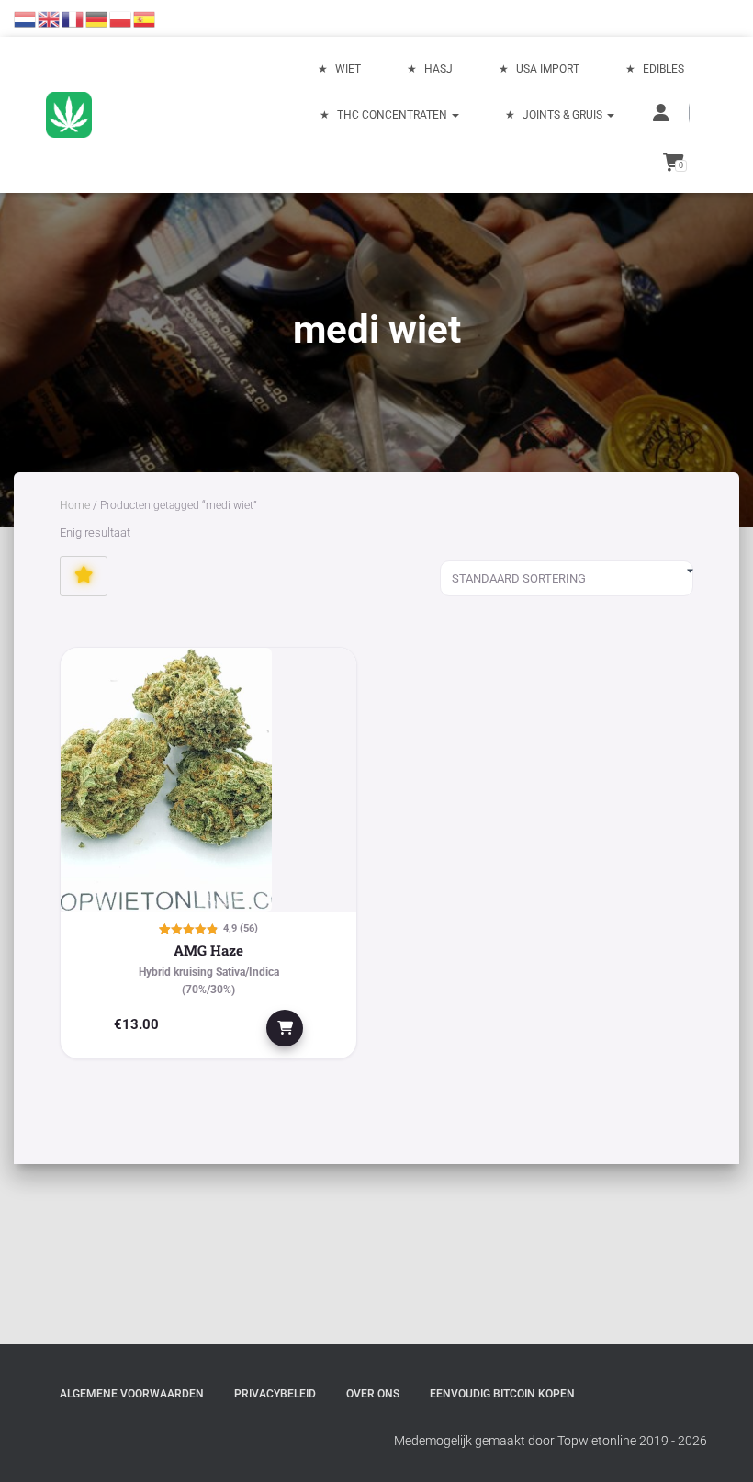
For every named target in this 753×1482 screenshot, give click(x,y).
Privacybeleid (275, 1393)
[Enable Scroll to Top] (716, 1445)
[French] (73, 18)
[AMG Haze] (208, 780)
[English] (50, 18)
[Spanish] (145, 18)
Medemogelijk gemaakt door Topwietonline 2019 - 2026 (550, 1440)
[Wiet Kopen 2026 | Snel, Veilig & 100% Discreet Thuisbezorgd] (69, 115)
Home (75, 505)
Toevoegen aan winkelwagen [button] (284, 1028)
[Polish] (121, 18)
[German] (97, 18)
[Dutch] (26, 18)
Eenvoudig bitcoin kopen (502, 1393)
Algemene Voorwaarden (132, 1393)
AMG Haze (208, 950)
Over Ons (372, 1393)
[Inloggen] (663, 113)
